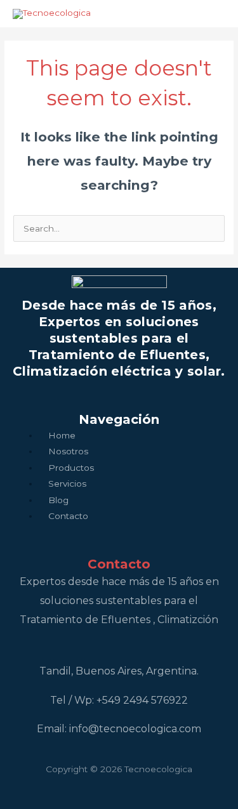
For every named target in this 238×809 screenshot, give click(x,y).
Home (62, 435)
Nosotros (68, 451)
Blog (58, 500)
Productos (71, 468)
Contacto (68, 516)
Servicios (67, 483)
